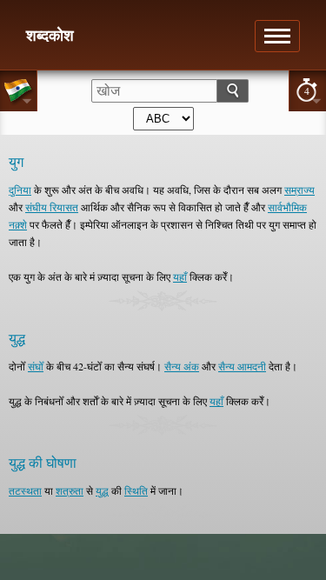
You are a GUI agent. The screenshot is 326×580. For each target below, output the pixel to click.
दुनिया (20, 190)
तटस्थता (25, 490)
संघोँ (35, 366)
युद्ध (102, 490)
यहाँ (180, 276)
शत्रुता (69, 490)
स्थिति (136, 490)
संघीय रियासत (51, 207)
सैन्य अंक (181, 366)
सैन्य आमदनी (242, 366)
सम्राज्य (299, 190)
